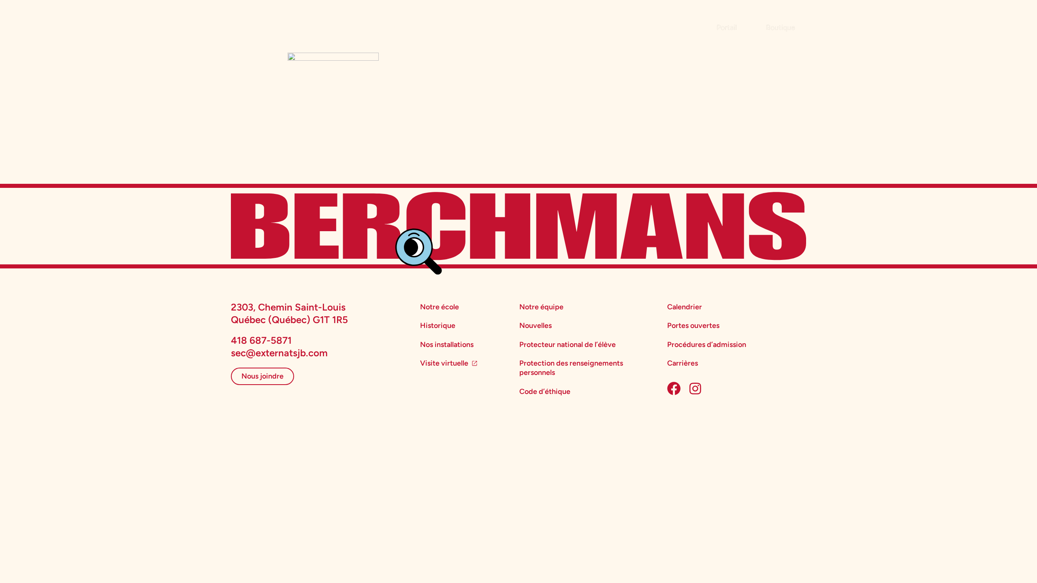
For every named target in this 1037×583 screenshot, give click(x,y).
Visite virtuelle (444, 363)
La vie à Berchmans (380, 25)
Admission (306, 25)
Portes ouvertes (693, 325)
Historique (437, 325)
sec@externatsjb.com (279, 353)
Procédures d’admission (706, 344)
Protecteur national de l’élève (567, 344)
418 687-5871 (261, 340)
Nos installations (447, 344)
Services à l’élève (464, 25)
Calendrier (684, 306)
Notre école (439, 306)
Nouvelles (535, 325)
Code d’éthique (544, 391)
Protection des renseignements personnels (571, 368)
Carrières (682, 363)
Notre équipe (541, 306)
